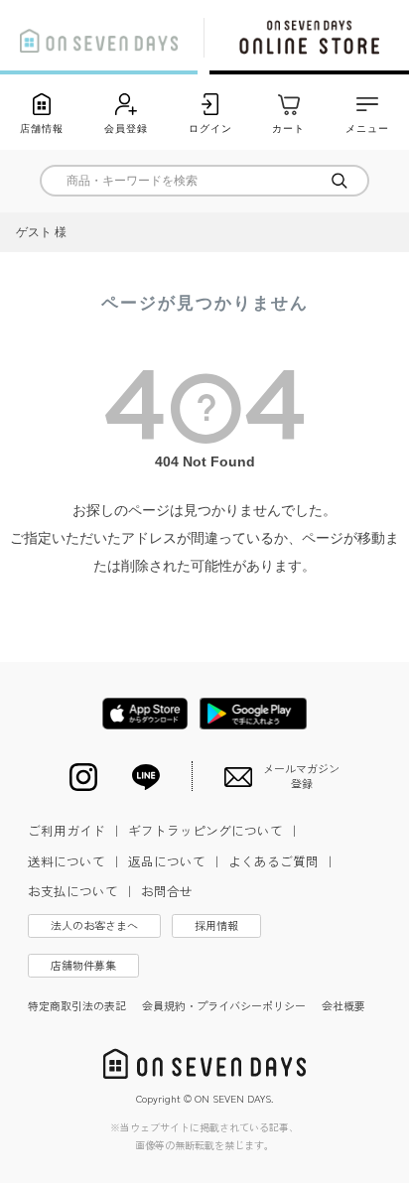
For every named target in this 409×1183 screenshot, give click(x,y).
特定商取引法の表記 (77, 1005)
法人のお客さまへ (94, 925)
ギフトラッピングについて (214, 830)
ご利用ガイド (75, 830)
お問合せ (167, 890)
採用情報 (216, 925)
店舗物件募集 (83, 965)
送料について (75, 861)
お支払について (82, 890)
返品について (175, 861)
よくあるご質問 (282, 861)
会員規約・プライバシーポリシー (224, 1005)
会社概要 (343, 1005)
